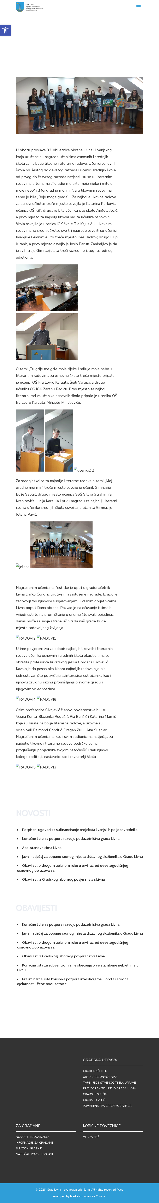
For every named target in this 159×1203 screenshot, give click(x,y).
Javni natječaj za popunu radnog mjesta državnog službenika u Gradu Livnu (82, 856)
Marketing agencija (82, 1196)
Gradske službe (95, 1094)
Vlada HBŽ (91, 1137)
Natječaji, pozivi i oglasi (34, 1154)
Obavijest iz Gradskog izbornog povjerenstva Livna (63, 879)
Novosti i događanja (32, 1137)
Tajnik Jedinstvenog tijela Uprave (109, 1083)
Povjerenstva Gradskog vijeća (107, 1106)
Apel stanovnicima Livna (41, 847)
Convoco (101, 1196)
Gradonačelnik (95, 1071)
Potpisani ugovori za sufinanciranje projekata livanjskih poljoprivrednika (79, 829)
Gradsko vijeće (94, 1100)
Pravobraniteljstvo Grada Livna (109, 1088)
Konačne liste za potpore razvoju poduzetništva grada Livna (70, 838)
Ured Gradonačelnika (100, 1077)
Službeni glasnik (29, 1148)
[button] (5, 30)
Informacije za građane (34, 1143)
